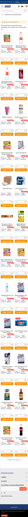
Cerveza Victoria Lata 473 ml (21, 82)
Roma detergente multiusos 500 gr (21, 296)
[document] (14, 513)
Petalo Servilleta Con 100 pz (21, 189)
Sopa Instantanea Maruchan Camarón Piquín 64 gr (7, 153)
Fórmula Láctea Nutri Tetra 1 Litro (7, 403)
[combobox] (12, 10)
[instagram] (4, 493)
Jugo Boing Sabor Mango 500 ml (21, 224)
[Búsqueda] (25, 10)
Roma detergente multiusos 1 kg (21, 367)
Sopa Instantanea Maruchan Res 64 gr (7, 438)
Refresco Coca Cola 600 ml (21, 438)
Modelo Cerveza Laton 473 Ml (21, 117)
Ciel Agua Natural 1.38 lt (7, 296)
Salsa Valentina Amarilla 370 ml (21, 403)
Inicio (2, 14)
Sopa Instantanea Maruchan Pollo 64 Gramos (21, 260)
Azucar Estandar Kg (21, 153)
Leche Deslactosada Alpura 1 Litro (7, 367)
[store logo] (7, 6)
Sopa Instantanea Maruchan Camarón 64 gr (7, 260)
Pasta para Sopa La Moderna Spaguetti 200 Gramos (7, 224)
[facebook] (1, 493)
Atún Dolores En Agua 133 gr (21, 331)
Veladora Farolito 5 (7, 117)
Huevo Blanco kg (7, 189)
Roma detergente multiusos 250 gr (7, 331)
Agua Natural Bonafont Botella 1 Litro (21, 46)
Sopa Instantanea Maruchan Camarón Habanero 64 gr (7, 46)
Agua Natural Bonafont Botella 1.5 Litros (7, 82)
